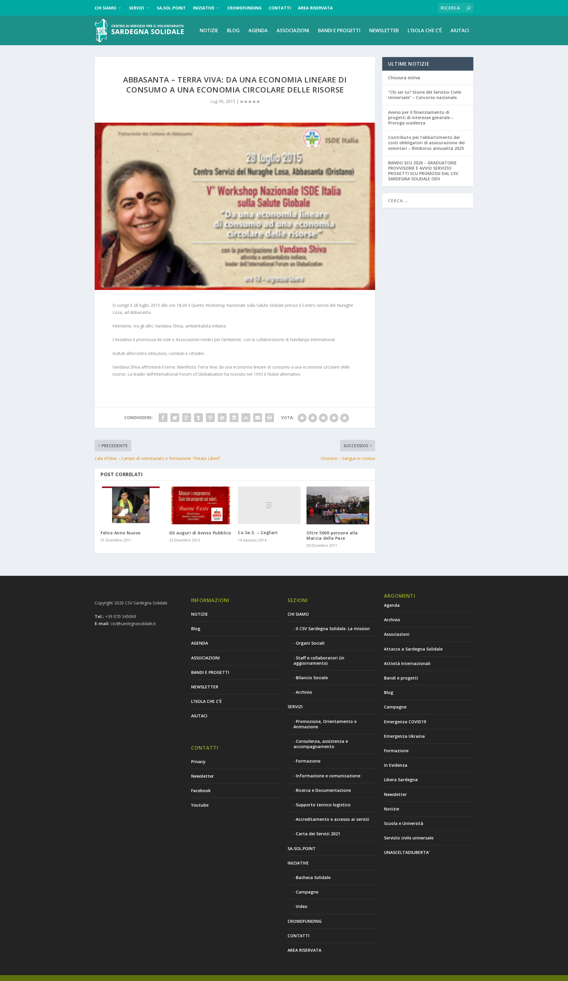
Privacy (198, 761)
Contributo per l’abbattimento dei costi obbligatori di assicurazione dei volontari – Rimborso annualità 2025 (426, 142)
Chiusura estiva (404, 77)
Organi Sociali (310, 643)
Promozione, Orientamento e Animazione (324, 724)
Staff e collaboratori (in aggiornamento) (318, 660)
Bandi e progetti (401, 678)
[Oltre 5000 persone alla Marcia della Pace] (337, 505)
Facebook (201, 790)
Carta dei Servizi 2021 (318, 833)
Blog (233, 31)
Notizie (391, 809)
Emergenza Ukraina (404, 736)
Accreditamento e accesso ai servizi (332, 819)
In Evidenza (395, 765)
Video (301, 906)
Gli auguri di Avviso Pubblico (200, 533)
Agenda (392, 605)
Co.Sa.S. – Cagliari (258, 532)
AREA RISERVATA (315, 8)
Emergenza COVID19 (405, 721)
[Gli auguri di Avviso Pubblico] (200, 505)
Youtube (200, 805)
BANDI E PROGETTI (339, 31)
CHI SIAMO (105, 8)
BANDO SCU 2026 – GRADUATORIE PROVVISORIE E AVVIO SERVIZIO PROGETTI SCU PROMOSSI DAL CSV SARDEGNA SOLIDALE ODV (423, 171)
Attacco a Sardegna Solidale (413, 649)
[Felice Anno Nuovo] (132, 505)
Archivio (304, 692)
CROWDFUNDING (244, 8)
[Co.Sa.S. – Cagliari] (269, 505)
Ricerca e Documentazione (323, 790)
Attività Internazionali (407, 663)
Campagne (307, 892)
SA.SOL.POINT (171, 8)
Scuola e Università (403, 823)
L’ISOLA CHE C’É (425, 31)
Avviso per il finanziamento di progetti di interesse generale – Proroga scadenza (421, 117)
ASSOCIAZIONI (293, 31)
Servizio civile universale (408, 838)
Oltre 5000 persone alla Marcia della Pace (332, 535)
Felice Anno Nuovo (121, 533)
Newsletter (202, 776)
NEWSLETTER (384, 31)
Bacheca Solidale (313, 877)
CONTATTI (280, 8)
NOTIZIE (209, 31)
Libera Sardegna (401, 779)
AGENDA (258, 31)
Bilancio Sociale (312, 677)
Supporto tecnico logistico (323, 804)
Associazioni (396, 634)
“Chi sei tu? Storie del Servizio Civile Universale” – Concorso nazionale (424, 94)
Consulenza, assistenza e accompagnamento (320, 743)
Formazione (308, 761)
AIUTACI (460, 31)
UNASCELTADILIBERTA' (407, 852)
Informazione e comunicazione (328, 776)
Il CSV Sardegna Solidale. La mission (333, 628)
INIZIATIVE (203, 8)
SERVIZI (136, 8)
